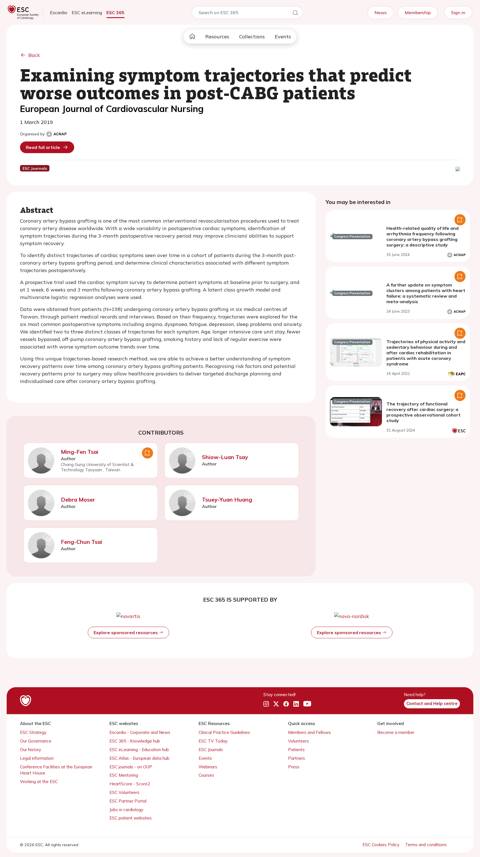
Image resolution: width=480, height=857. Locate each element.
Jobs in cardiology (126, 809)
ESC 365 (115, 12)
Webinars (208, 766)
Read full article (43, 147)
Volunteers (298, 741)
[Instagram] (266, 704)
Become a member (395, 732)
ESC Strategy (33, 732)
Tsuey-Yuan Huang (227, 499)
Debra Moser (78, 499)
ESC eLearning (87, 12)
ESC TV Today (213, 741)
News (380, 12)
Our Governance (35, 741)
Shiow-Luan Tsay (225, 457)
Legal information (37, 758)
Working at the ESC (39, 781)
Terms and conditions (426, 844)
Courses (206, 775)
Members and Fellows (309, 732)
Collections (252, 36)
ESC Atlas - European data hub (139, 758)
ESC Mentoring (123, 775)
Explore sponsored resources (126, 632)
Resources (217, 36)
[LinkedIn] (296, 704)
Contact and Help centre (432, 703)
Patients (296, 749)
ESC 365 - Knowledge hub (134, 741)
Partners (296, 758)
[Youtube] (307, 704)
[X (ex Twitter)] (276, 704)
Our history (30, 749)
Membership (418, 12)
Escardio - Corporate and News (139, 732)
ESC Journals (211, 749)
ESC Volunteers (124, 792)
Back (34, 55)
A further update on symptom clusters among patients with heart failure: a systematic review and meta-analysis (425, 293)
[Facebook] (286, 704)
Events (283, 36)
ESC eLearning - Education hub (139, 749)
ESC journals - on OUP (130, 766)
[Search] (295, 13)
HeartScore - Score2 (129, 783)
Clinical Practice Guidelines (224, 732)
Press (293, 766)
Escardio (58, 12)
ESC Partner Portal (127, 801)
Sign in (458, 12)
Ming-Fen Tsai (79, 451)
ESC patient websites (130, 818)
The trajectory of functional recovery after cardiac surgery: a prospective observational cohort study (423, 412)
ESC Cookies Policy (381, 844)
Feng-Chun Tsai (81, 541)
